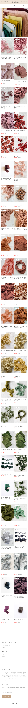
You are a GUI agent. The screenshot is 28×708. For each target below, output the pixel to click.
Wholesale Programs (6, 645)
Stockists (3, 647)
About (3, 654)
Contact (3, 656)
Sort (13, 635)
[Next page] (16, 628)
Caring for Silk (4, 665)
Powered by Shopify (18, 705)
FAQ (2, 658)
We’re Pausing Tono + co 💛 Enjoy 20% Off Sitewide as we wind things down (14, 2)
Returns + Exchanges (6, 660)
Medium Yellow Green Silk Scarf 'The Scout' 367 (6, 400)
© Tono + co (14, 703)
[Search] (24, 5)
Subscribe (6, 696)
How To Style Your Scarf (6, 663)
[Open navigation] (1, 5)
